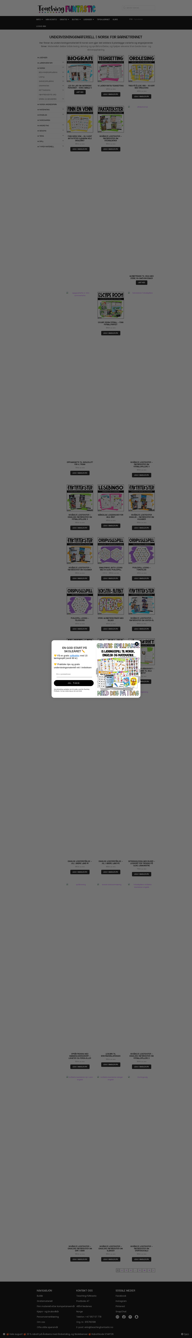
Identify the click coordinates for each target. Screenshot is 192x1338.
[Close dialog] (137, 644)
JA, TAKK (74, 683)
